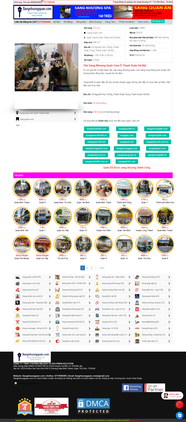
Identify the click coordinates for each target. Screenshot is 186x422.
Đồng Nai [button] (81, 21)
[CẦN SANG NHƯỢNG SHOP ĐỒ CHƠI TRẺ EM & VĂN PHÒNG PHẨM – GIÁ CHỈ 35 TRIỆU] (165, 188)
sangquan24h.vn (127, 129)
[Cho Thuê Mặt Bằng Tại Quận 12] (124, 244)
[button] (75, 67)
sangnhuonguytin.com (96, 148)
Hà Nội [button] (56, 21)
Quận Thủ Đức (144, 258)
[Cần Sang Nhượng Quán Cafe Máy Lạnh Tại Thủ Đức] (144, 244)
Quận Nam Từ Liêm (62, 202)
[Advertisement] (46, 145)
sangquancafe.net (96, 142)
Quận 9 (83, 258)
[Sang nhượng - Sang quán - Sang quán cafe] (33, 12)
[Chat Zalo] (179, 415)
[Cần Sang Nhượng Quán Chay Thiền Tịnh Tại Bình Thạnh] (165, 216)
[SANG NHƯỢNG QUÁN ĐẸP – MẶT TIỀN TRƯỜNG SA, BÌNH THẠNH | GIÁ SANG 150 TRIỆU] (22, 188)
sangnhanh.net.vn (96, 155)
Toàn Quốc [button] (143, 21)
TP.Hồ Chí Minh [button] (126, 21)
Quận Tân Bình (83, 202)
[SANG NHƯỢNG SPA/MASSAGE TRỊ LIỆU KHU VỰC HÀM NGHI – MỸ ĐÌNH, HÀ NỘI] (63, 188)
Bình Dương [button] (95, 21)
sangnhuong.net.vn (126, 155)
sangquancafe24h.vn (96, 135)
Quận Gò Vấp (63, 230)
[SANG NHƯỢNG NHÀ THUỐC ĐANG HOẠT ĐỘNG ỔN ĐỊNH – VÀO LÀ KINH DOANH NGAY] (103, 216)
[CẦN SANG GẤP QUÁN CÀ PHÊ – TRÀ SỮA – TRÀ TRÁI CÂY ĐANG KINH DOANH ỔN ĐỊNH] (103, 188)
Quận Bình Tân (21, 230)
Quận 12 (124, 258)
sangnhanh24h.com (96, 129)
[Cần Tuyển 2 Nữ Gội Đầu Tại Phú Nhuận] (22, 244)
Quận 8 (42, 202)
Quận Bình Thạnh (22, 202)
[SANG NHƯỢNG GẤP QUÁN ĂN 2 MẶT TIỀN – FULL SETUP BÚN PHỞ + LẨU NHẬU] (144, 216)
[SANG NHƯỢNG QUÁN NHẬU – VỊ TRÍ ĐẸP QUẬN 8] (103, 244)
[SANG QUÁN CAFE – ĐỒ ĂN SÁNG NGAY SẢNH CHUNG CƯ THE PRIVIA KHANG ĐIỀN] (22, 216)
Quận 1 (42, 230)
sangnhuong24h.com (157, 129)
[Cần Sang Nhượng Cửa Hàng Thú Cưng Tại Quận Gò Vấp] (42, 244)
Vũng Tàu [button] (110, 21)
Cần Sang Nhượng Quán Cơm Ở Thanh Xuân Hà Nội (114, 65)
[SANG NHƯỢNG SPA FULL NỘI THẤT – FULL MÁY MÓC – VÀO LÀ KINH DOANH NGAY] (124, 216)
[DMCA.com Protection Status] (93, 404)
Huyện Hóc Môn (103, 230)
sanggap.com (127, 135)
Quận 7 (144, 202)
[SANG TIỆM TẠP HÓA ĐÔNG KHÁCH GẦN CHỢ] (83, 188)
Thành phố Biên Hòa (165, 202)
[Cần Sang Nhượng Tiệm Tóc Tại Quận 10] (83, 216)
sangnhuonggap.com (127, 148)
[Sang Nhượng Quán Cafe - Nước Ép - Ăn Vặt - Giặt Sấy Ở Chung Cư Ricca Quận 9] (83, 244)
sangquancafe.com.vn (157, 142)
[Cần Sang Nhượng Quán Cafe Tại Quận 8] (165, 244)
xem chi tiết (134, 420)
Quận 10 (83, 230)
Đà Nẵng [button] (68, 21)
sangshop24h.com (157, 135)
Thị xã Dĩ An (62, 258)
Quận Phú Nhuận (21, 258)
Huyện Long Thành (144, 230)
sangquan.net (127, 142)
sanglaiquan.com (157, 148)
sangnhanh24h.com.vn (96, 161)
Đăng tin (159, 21)
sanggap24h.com (126, 161)
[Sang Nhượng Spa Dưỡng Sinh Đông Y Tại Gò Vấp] (63, 216)
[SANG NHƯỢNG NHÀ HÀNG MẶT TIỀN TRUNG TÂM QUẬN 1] (42, 216)
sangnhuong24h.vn (157, 155)
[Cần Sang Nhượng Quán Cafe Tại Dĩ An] (63, 244)
